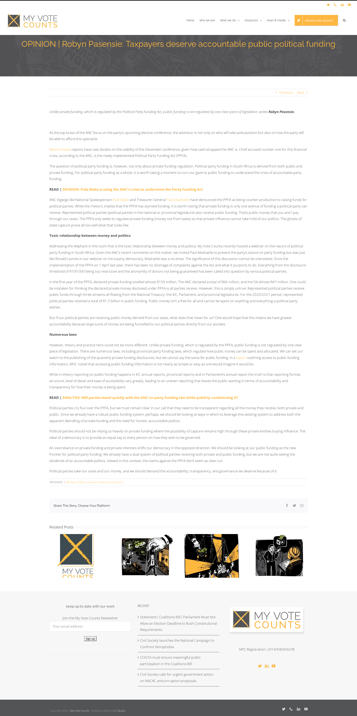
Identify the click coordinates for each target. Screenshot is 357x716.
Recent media (60, 149)
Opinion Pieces (97, 482)
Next (300, 92)
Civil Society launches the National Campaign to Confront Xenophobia (177, 643)
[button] (344, 20)
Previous (286, 92)
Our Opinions (115, 482)
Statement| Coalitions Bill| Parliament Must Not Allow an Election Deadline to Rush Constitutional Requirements (178, 623)
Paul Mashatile (178, 199)
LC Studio (119, 710)
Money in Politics (76, 482)
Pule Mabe (121, 199)
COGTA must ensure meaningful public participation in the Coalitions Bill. (170, 660)
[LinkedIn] (267, 666)
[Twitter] (260, 666)
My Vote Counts (79, 710)
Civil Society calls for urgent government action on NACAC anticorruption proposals (176, 677)
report (241, 357)
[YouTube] (273, 666)
